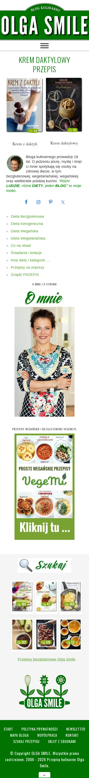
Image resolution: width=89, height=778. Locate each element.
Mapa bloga (19, 735)
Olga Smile (41, 753)
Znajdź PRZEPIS (25, 275)
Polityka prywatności (40, 729)
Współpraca (47, 735)
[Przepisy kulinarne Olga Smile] (44, 25)
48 (35, 131)
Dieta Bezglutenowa (27, 216)
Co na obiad (21, 246)
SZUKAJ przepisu (26, 741)
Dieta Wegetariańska (28, 238)
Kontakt (72, 735)
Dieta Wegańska (24, 231)
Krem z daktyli (24, 144)
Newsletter (75, 729)
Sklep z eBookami (62, 741)
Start (8, 729)
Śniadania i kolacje (26, 253)
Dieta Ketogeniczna (27, 224)
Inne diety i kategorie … (30, 260)
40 (74, 130)
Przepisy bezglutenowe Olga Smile (46, 659)
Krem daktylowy (64, 143)
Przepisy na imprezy (27, 267)
